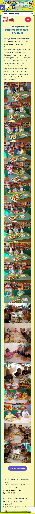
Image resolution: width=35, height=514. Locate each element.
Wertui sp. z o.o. (23, 507)
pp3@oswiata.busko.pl (14, 490)
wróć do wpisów (17, 468)
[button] (2, 7)
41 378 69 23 (10, 493)
